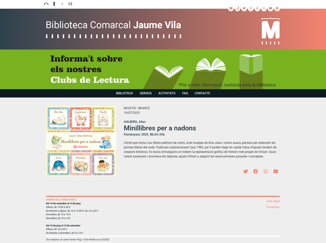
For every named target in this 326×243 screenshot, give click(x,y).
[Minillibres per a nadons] (81, 141)
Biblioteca (124, 93)
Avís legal (273, 201)
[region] (163, 69)
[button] (245, 171)
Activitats (166, 93)
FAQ (185, 93)
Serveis (146, 93)
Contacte (202, 93)
